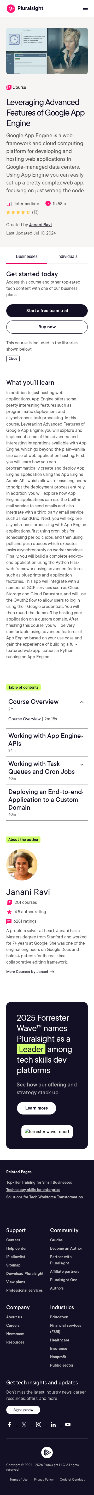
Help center (16, 1248)
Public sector (61, 1365)
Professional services (24, 1290)
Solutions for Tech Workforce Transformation (44, 1197)
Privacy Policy (44, 1479)
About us (14, 1317)
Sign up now (23, 1409)
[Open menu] (85, 9)
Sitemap (13, 1265)
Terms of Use (19, 1479)
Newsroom (15, 1334)
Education (59, 1317)
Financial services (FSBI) (65, 1328)
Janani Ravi (40, 224)
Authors (57, 1288)
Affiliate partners (64, 1271)
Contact (13, 1240)
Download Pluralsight (25, 1273)
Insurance (58, 1348)
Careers (13, 1325)
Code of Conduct (72, 1479)
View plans (15, 1282)
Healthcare (59, 1340)
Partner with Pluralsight (61, 1260)
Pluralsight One (63, 1280)
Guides (56, 1240)
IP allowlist (15, 1257)
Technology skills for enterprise (33, 1190)
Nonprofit (58, 1357)
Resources (15, 1342)
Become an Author (66, 1248)
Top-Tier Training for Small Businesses (39, 1182)
